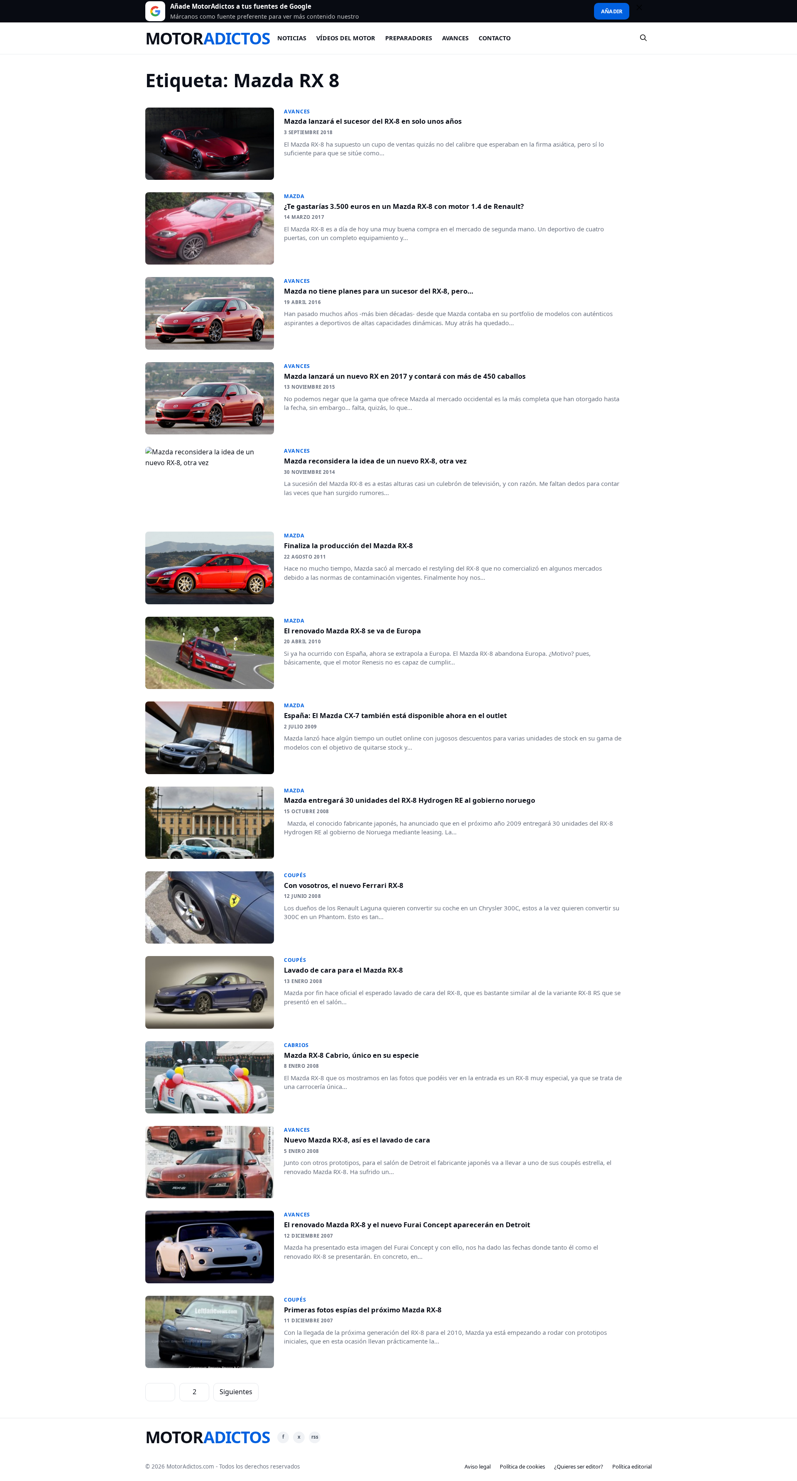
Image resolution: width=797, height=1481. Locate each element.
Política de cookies (522, 1466)
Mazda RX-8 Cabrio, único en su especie (351, 1055)
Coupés (295, 875)
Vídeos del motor (345, 38)
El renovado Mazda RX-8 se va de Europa (352, 630)
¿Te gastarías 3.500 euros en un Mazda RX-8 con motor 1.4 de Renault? (404, 206)
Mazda (294, 196)
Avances (455, 38)
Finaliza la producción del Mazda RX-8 (348, 545)
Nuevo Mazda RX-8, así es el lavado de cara (357, 1140)
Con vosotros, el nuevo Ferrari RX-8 (343, 885)
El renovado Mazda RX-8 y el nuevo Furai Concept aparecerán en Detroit (407, 1224)
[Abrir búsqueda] (644, 38)
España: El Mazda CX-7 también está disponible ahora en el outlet (395, 715)
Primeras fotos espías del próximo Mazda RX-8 (363, 1309)
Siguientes (236, 1391)
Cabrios (296, 1045)
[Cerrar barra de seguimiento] (643, 11)
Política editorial (632, 1466)
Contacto (495, 38)
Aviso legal (478, 1466)
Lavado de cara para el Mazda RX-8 (343, 970)
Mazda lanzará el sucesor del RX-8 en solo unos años (373, 121)
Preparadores (408, 38)
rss (314, 1437)
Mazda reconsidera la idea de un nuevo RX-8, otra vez (375, 461)
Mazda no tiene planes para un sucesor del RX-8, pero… (378, 291)
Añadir (611, 11)
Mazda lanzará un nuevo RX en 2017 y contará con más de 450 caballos (405, 376)
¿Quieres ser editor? (578, 1466)
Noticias (291, 38)
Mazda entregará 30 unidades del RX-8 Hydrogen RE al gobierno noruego (409, 800)
